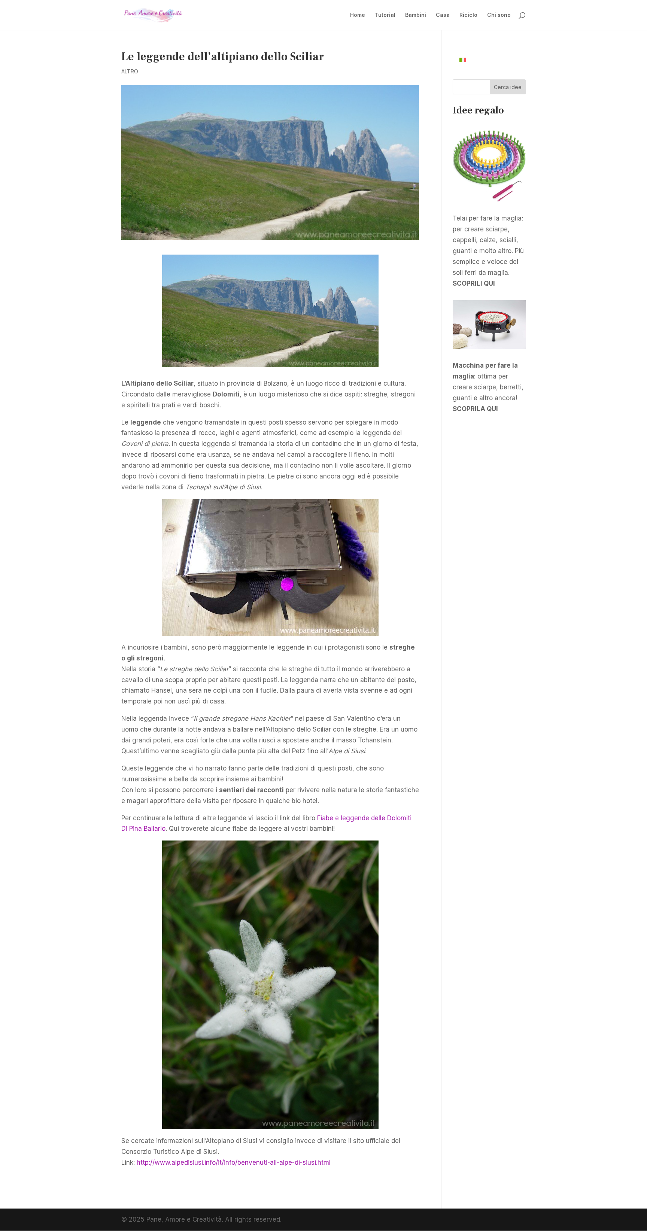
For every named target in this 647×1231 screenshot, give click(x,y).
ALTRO (129, 71)
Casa (443, 15)
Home (357, 15)
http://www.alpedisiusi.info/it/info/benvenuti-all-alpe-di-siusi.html (234, 1162)
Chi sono (499, 15)
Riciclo (468, 15)
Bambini (415, 15)
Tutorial (385, 15)
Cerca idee (508, 87)
